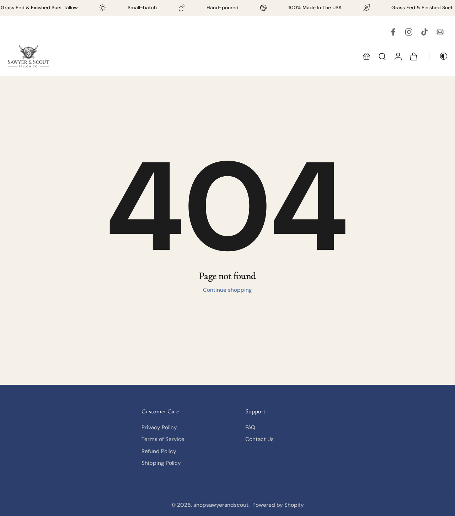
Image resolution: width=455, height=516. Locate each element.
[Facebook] (393, 32)
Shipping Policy (161, 463)
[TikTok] (424, 32)
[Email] (440, 32)
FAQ (250, 427)
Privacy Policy (159, 427)
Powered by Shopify (278, 505)
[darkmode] (438, 56)
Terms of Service (162, 439)
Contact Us (259, 439)
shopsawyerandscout (220, 505)
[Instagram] (409, 32)
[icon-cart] (413, 56)
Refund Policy (158, 451)
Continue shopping (227, 290)
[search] (382, 56)
